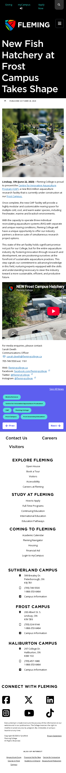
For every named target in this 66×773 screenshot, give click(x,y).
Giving (8, 4)
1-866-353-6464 (32, 591)
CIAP (7, 410)
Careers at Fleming (33, 486)
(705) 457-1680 (32, 661)
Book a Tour (33, 471)
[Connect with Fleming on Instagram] (7, 715)
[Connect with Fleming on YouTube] (30, 715)
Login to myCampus (33, 555)
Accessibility (33, 481)
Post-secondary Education (34, 416)
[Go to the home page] (27, 25)
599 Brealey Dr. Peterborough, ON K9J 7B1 (34, 579)
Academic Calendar (33, 535)
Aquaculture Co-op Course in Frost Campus (13, 761)
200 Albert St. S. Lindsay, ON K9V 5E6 (32, 615)
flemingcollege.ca (18, 367)
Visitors (16, 446)
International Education (33, 516)
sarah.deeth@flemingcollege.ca (24, 356)
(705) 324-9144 (32, 624)
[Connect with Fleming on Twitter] (29, 702)
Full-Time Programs (33, 505)
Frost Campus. (14, 196)
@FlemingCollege (20, 374)
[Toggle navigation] (59, 23)
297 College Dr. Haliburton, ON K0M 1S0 (32, 652)
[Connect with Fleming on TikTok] (51, 715)
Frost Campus (11, 416)
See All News (57, 389)
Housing (33, 545)
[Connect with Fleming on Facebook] (7, 702)
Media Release (12, 397)
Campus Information (35, 596)
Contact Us (16, 438)
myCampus (24, 4)
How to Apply (33, 500)
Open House (33, 466)
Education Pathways (33, 521)
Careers (53, 437)
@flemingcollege (23, 378)
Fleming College (22, 410)
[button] (59, 5)
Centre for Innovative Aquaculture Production (24, 403)
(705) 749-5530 (32, 587)
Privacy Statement (54, 736)
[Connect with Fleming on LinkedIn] (51, 702)
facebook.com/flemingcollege (30, 371)
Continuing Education (33, 511)
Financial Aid (33, 550)
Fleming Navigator (33, 540)
